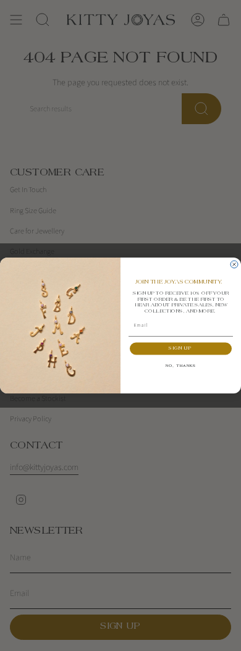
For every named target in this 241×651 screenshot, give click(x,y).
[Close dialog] (234, 264)
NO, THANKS (181, 366)
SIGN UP (181, 348)
